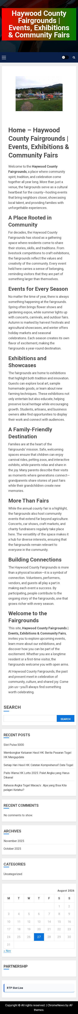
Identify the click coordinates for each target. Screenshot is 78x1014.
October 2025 (12, 848)
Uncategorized (13, 874)
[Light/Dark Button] (65, 57)
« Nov (7, 951)
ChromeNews (56, 1005)
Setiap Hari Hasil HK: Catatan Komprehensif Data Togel (38, 765)
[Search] (74, 57)
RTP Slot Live (15, 987)
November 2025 (14, 841)
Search (12, 707)
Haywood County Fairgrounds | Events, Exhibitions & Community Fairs (39, 24)
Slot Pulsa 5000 (14, 744)
